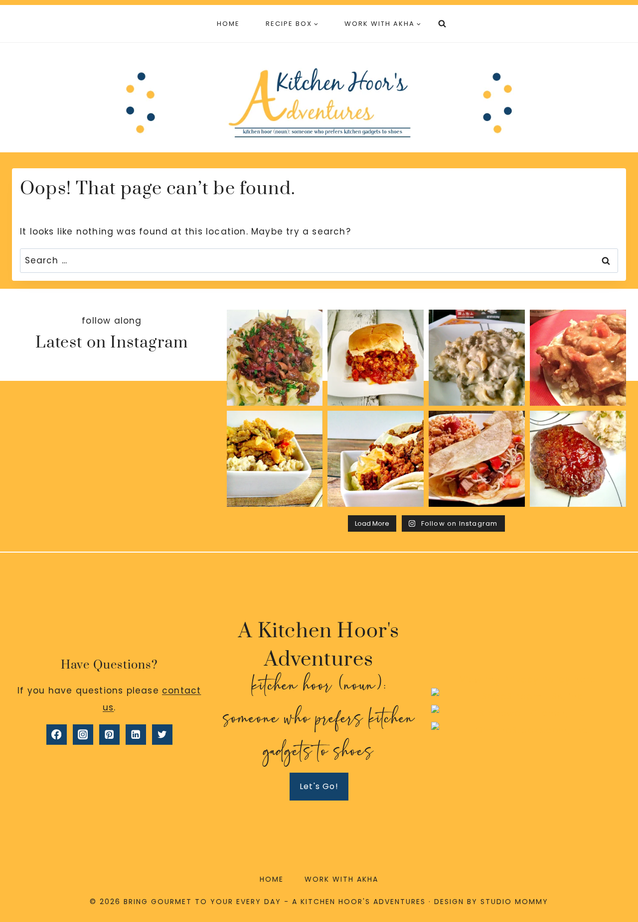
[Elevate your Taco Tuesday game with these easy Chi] (375, 459)
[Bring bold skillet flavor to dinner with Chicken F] (375, 358)
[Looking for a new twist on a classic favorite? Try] (477, 459)
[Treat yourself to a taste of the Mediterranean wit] (275, 358)
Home (228, 23)
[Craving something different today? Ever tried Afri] (578, 358)
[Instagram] (83, 734)
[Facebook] (56, 734)
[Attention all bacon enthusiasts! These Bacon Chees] (578, 459)
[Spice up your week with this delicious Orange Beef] (275, 459)
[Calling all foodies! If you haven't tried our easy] (477, 358)
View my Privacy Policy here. (529, 680)
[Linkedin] (136, 734)
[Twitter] (162, 734)
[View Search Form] (442, 24)
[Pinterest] (109, 734)
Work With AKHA (341, 879)
